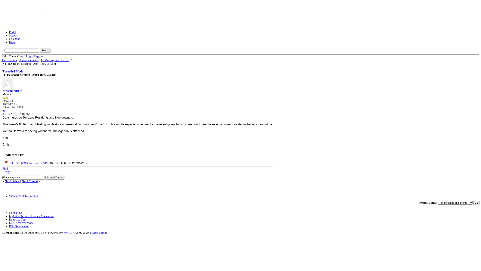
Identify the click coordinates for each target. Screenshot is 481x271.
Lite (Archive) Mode (21, 223)
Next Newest (30, 181)
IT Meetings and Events (55, 60)
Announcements (29, 60)
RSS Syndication (19, 226)
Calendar (14, 38)
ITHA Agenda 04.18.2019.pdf (29, 162)
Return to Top (17, 219)
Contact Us (15, 212)
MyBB (68, 232)
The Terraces (9, 60)
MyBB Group (98, 232)
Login (29, 56)
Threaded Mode (12, 71)
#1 (3, 110)
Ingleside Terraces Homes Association (31, 216)
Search (13, 35)
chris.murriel (10, 90)
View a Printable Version (24, 196)
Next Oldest (12, 181)
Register (39, 56)
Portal (12, 32)
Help (12, 42)
